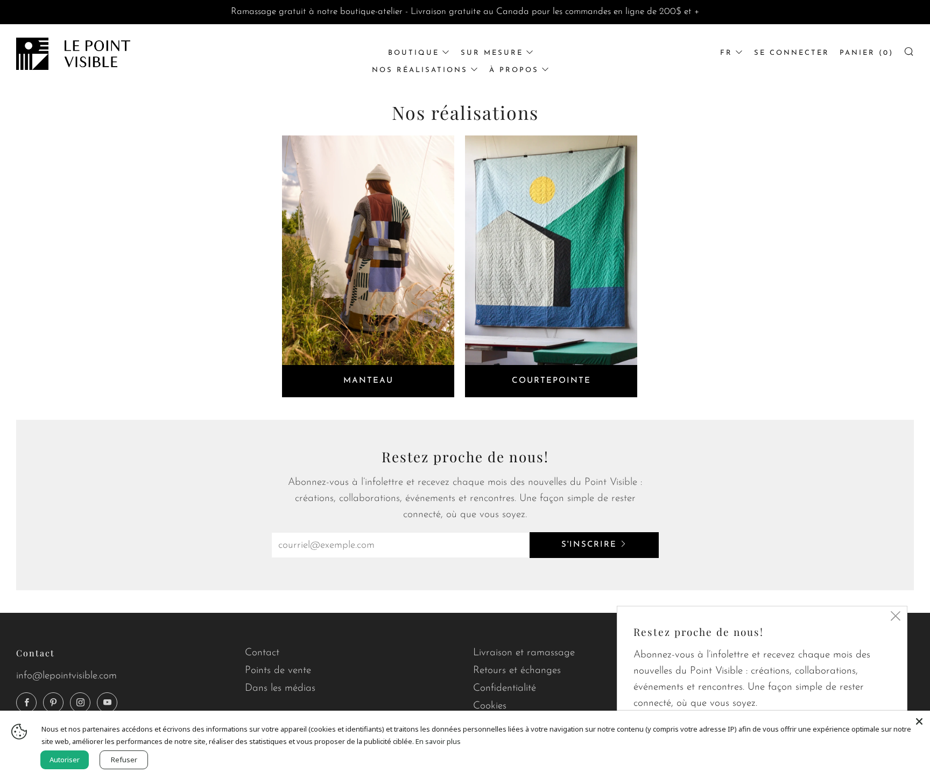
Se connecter (791, 52)
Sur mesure (492, 52)
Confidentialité (504, 688)
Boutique (413, 52)
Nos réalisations (420, 70)
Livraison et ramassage (524, 653)
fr (726, 52)
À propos (514, 70)
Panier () (866, 52)
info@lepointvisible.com (66, 676)
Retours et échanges (517, 670)
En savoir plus (438, 741)
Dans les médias (280, 688)
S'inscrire (589, 545)
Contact (262, 653)
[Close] (919, 721)
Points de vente (278, 670)
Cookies (489, 706)
